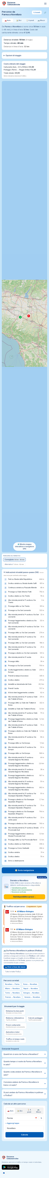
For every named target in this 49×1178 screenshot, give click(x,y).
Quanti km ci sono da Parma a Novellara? (24, 1054)
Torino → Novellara (12, 993)
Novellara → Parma (12, 984)
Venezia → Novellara (32, 997)
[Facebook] (4, 1173)
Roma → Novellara (30, 984)
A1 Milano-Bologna (25, 911)
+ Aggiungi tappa (12, 1123)
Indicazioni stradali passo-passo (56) (23, 573)
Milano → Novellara (12, 988)
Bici (19, 1111)
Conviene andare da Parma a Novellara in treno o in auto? (24, 1083)
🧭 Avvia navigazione (24, 870)
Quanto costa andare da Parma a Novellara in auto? (24, 1073)
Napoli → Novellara (30, 988)
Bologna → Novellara (31, 993)
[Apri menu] (45, 3)
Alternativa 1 (14, 564)
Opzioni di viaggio (13, 55)
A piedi (29, 1111)
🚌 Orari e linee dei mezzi (15, 967)
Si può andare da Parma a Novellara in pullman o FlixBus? (24, 1093)
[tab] (7, 20)
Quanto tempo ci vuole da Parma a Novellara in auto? (24, 1063)
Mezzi (38, 1111)
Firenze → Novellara (12, 997)
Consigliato (14, 559)
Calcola (24, 1135)
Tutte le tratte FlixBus (13, 972)
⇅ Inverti (36, 12)
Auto (10, 1111)
